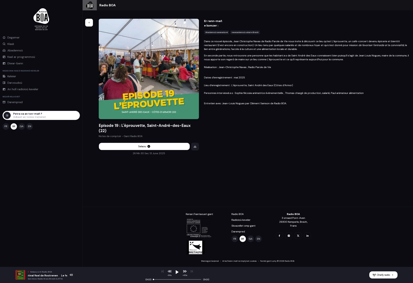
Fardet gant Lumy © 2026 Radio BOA (277, 261)
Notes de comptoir (110, 136)
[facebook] (279, 235)
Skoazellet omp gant (244, 225)
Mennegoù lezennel (210, 261)
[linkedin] (307, 235)
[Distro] (89, 23)
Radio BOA (107, 5)
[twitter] (298, 235)
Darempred (238, 231)
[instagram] (288, 235)
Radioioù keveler (241, 220)
